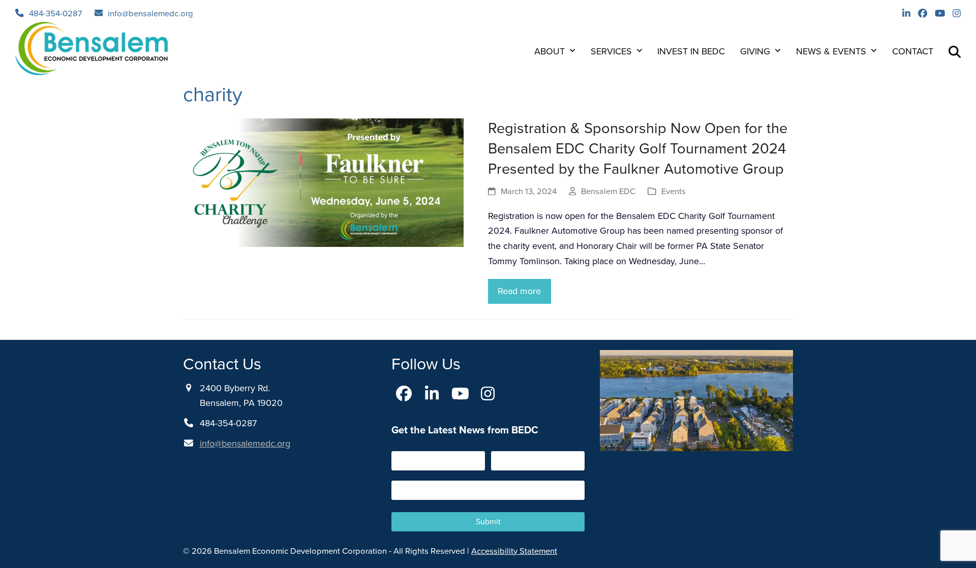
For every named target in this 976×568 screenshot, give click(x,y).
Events (673, 191)
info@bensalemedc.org (150, 13)
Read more (519, 291)
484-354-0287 (55, 13)
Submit (488, 521)
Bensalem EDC (608, 191)
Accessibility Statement (514, 551)
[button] (954, 51)
